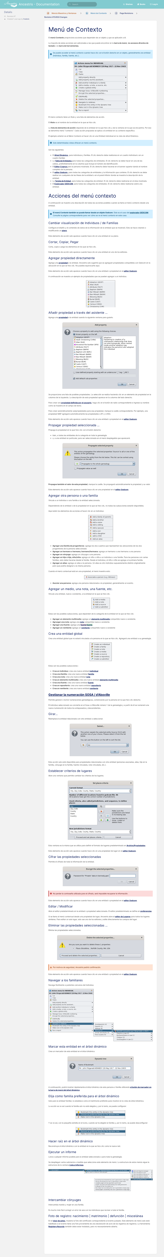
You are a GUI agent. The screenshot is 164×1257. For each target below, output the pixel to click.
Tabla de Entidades (63, 161)
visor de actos (59, 1221)
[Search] (70, 4)
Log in (155, 4)
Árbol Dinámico (61, 155)
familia (91, 674)
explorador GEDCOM (139, 212)
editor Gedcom (61, 172)
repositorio (96, 685)
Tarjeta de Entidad (63, 181)
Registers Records (56, 1226)
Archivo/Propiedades (136, 845)
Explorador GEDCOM (63, 184)
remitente (85, 628)
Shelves (129, 4)
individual (94, 671)
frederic (26, 19)
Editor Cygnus (61, 166)
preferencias (146, 911)
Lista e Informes (76, 1165)
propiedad (63, 263)
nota (82, 622)
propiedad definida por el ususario (76, 403)
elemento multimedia (100, 619)
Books (142, 4)
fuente (91, 682)
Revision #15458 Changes (55, 17)
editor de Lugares (122, 916)
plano (64, 230)
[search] (82, 4)
